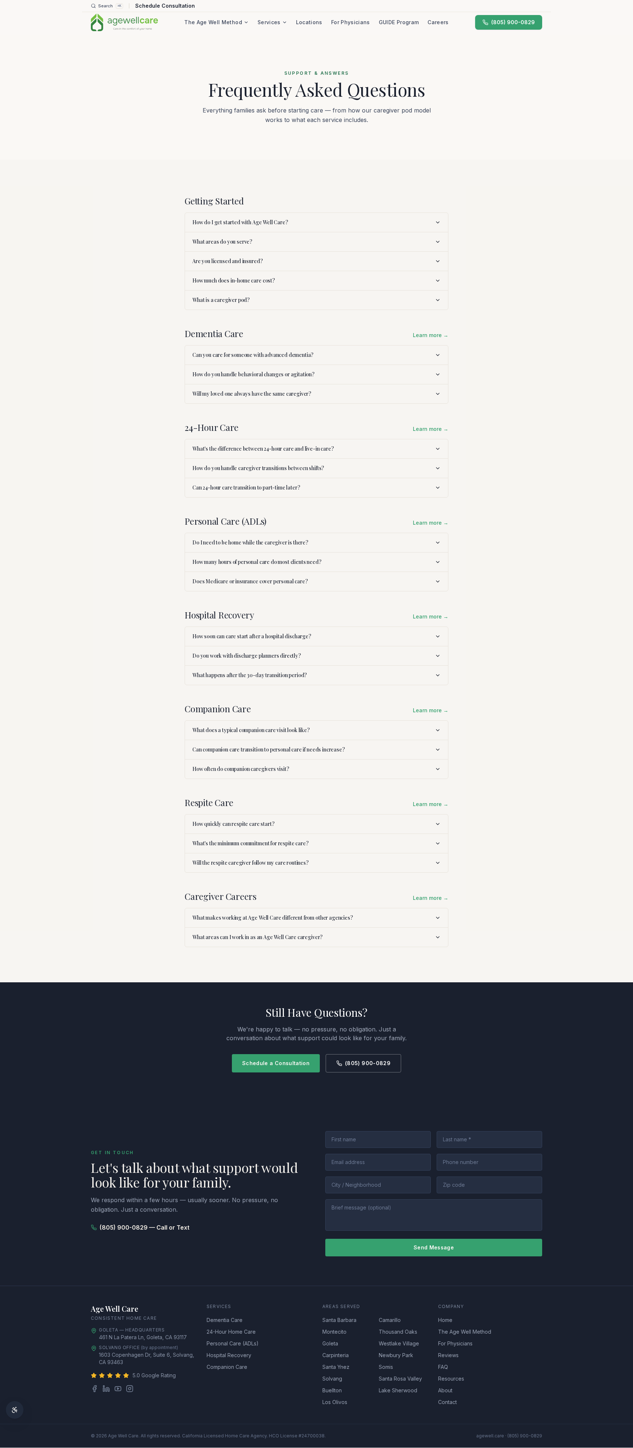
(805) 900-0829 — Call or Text (144, 1227)
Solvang (332, 1378)
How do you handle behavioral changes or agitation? (253, 374)
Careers (437, 22)
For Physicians (350, 22)
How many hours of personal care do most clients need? (257, 561)
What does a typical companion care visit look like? (251, 730)
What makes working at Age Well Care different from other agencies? (272, 917)
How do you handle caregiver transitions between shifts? (258, 468)
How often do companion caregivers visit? (240, 768)
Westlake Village (399, 1343)
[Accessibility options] (14, 1410)
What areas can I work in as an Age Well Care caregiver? (257, 937)
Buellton (332, 1390)
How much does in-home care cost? (233, 280)
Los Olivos (334, 1402)
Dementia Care (225, 1320)
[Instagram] (129, 1388)
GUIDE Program (399, 22)
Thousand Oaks (398, 1332)
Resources (451, 1378)
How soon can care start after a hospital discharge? (251, 636)
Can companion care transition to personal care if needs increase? (268, 749)
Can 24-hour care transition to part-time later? (246, 487)
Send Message (434, 1247)
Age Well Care (114, 1309)
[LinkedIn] (106, 1388)
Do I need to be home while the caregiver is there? (250, 542)
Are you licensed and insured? (227, 261)
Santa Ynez (335, 1367)
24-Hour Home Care (231, 1332)
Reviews (448, 1355)
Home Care (141, 1318)
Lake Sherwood (398, 1390)
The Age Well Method (213, 22)
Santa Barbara (339, 1320)
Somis (386, 1367)
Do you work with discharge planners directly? (246, 655)
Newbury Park (396, 1355)
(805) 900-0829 (513, 22)
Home (445, 1320)
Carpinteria (335, 1355)
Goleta (330, 1343)
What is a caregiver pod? (221, 299)
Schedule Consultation (165, 6)
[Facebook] (94, 1388)
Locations (309, 22)
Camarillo (390, 1320)
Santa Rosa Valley (400, 1378)
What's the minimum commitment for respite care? (250, 843)
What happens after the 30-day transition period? (249, 675)
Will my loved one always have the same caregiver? (251, 393)
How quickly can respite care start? (233, 823)
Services (269, 22)
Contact (447, 1402)
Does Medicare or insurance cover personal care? (250, 581)
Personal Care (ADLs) (233, 1343)
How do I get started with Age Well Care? (240, 222)
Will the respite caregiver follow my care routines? (250, 862)
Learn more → (430, 335)
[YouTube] (118, 1388)
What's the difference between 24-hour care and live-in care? (263, 448)
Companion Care (227, 1367)
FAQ (443, 1367)
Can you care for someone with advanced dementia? (253, 354)
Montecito (334, 1332)
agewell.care (490, 1435)
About (445, 1390)
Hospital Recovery (229, 1355)
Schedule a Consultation (276, 1063)
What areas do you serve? (222, 241)
